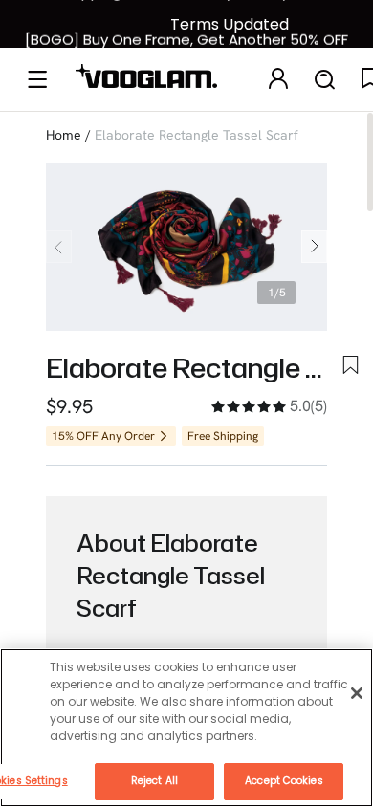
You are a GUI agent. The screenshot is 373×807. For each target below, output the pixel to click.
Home (63, 134)
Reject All (154, 781)
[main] (186, 727)
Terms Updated (229, 24)
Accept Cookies (283, 781)
